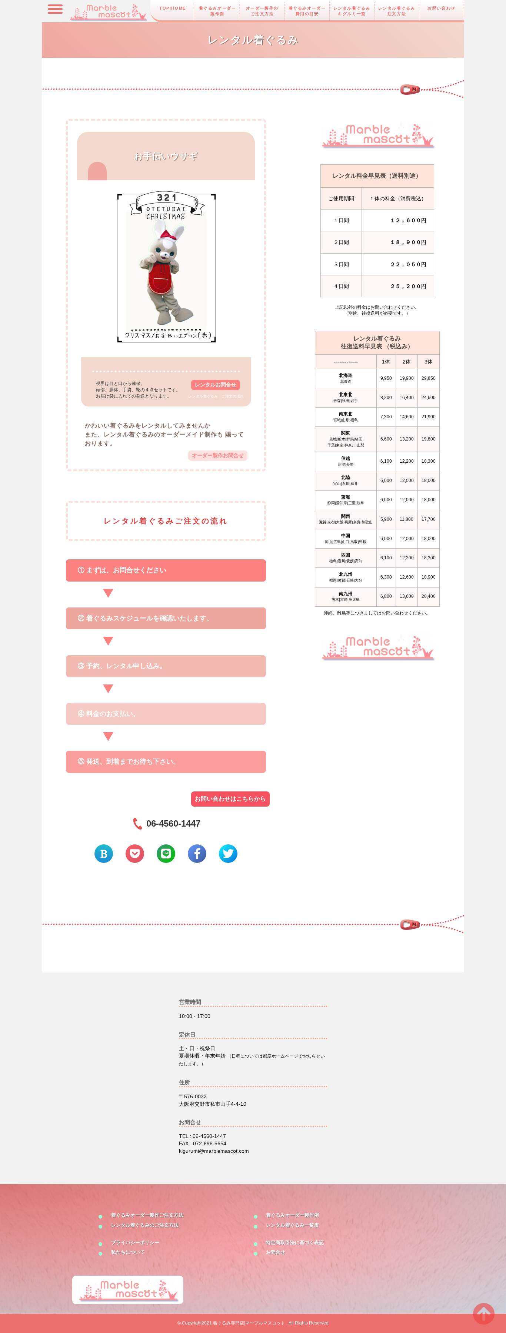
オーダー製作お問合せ (218, 455)
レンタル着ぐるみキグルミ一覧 (352, 11)
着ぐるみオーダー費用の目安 (307, 11)
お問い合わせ (441, 8)
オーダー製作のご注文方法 (262, 11)
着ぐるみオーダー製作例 (217, 11)
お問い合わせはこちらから (230, 799)
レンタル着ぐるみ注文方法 (397, 11)
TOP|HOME (172, 8)
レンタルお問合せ (215, 385)
